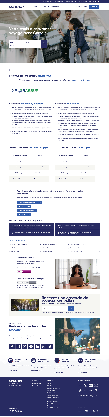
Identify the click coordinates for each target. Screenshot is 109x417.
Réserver (34, 6)
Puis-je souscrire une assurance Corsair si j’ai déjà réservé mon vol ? (31, 232)
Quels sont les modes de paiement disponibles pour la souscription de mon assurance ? (75, 232)
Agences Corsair (36, 385)
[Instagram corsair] (18, 346)
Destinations (55, 6)
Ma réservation (47, 1)
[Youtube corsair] (31, 346)
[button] (44, 44)
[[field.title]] (80, 385)
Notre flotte (50, 385)
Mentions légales (51, 390)
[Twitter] (13, 411)
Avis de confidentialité (52, 401)
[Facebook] (10, 411)
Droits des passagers (85, 1)
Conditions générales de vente (53, 398)
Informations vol (71, 1)
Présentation (50, 383)
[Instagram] (16, 411)
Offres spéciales (44, 6)
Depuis (12, 42)
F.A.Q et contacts (36, 383)
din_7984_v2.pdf (24, 214)
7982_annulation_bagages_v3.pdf (30, 202)
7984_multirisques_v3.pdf (27, 210)
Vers (27, 42)
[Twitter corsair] (24, 346)
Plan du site (50, 403)
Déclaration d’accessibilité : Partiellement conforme (54, 406)
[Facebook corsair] (12, 346)
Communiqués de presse (53, 388)
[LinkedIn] (21, 411)
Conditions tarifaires (52, 392)
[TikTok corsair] (50, 346)
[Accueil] (9, 70)
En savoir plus (12, 370)
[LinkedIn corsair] (37, 346)
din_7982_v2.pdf (24, 206)
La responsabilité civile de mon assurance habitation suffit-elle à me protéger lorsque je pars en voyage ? (31, 226)
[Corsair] (16, 7)
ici (44, 287)
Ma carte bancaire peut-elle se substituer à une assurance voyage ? (76, 226)
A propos (50, 380)
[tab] (39, 394)
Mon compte (94, 6)
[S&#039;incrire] (71, 308)
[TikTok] (24, 411)
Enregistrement (59, 1)
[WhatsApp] (18, 411)
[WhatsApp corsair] (44, 346)
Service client (82, 6)
